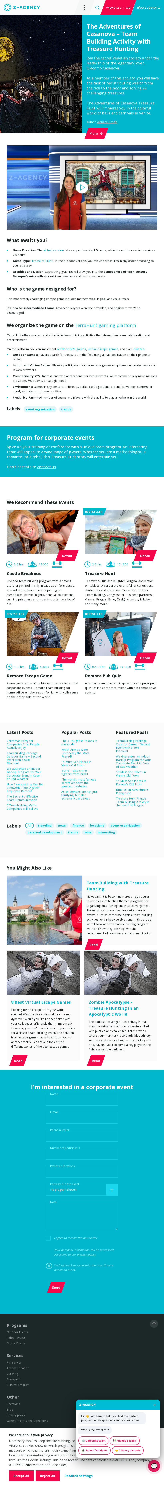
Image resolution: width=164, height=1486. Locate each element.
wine (87, 832)
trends (66, 409)
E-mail (54, 1112)
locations (97, 825)
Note (53, 1202)
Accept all (21, 1476)
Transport (13, 1379)
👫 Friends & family (124, 1440)
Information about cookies (46, 1465)
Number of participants (65, 1148)
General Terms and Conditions (27, 1421)
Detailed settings (78, 1476)
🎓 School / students (94, 1450)
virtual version (53, 250)
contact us (46, 466)
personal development (45, 832)
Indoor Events (16, 1338)
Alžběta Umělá (107, 122)
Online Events (16, 1343)
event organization (40, 409)
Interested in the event (64, 1184)
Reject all (47, 1476)
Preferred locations (62, 1166)
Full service (14, 1362)
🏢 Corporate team (93, 1440)
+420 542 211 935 (118, 7)
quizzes (138, 349)
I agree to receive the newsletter (75, 1238)
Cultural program (18, 1385)
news (62, 825)
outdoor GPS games (71, 349)
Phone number (59, 1130)
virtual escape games (103, 349)
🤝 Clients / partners (127, 1450)
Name (54, 1094)
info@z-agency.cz (148, 7)
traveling (45, 825)
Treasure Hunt (42, 261)
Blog (10, 1409)
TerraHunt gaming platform (105, 325)
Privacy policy (16, 1415)
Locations (13, 1404)
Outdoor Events (17, 1332)
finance (78, 825)
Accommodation (18, 1368)
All (29, 825)
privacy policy (86, 1254)
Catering (12, 1374)
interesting (106, 832)
